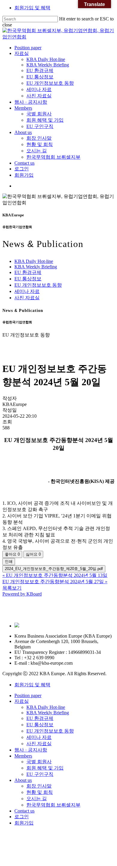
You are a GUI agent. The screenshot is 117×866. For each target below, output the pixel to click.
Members (23, 755)
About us (23, 780)
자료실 (21, 701)
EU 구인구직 (39, 774)
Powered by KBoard (22, 593)
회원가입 (24, 822)
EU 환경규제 (27, 272)
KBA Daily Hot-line (33, 261)
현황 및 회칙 (39, 792)
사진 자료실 (27, 297)
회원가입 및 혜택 (32, 7)
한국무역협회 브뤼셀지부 (53, 804)
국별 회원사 (39, 761)
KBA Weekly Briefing (35, 266)
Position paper (27, 695)
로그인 (21, 816)
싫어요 (33, 554)
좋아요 (12, 554)
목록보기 (12, 587)
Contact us (24, 810)
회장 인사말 (39, 785)
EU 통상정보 (27, 278)
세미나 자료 (27, 291)
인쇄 (9, 561)
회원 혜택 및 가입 (45, 767)
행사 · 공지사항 (30, 749)
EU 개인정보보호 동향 (38, 285)
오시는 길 (36, 798)
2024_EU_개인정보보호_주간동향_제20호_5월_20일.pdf (54, 568)
